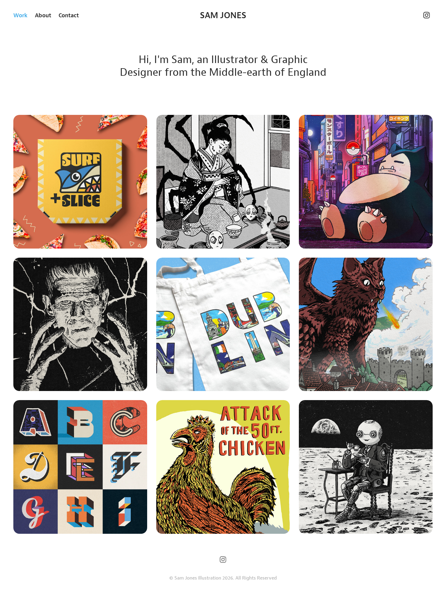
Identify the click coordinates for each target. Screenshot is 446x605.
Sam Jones (223, 15)
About (43, 15)
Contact (69, 15)
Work (20, 15)
